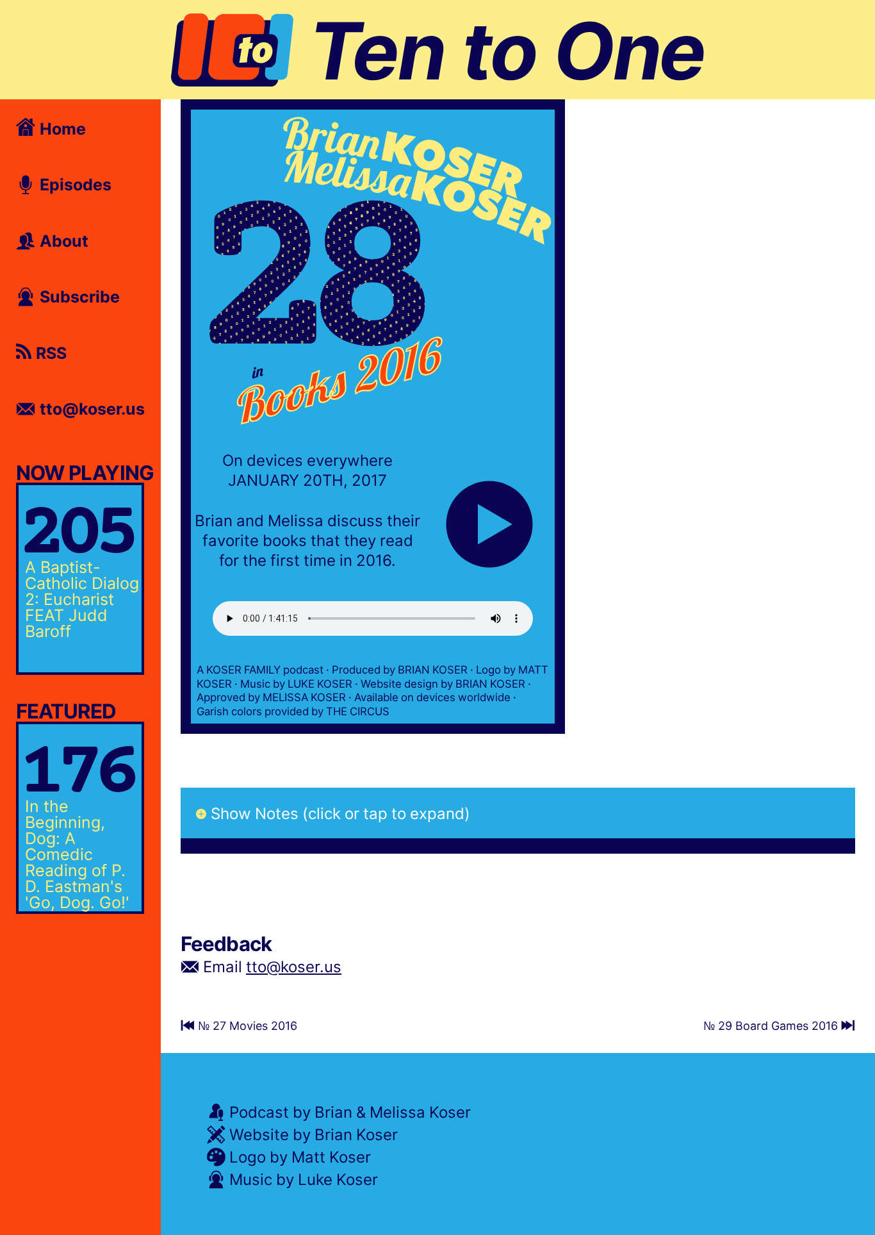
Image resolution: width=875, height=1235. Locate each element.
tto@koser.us (293, 966)
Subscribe (77, 296)
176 (75, 774)
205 (75, 535)
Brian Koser (356, 1134)
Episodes (73, 184)
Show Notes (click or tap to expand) (340, 813)
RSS (49, 352)
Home (60, 128)
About (61, 240)
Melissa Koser (420, 1111)
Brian (333, 1111)
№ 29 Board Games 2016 (772, 1025)
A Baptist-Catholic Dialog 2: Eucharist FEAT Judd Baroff (82, 599)
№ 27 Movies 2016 (246, 1025)
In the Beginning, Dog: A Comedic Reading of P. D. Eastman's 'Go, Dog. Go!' (77, 854)
